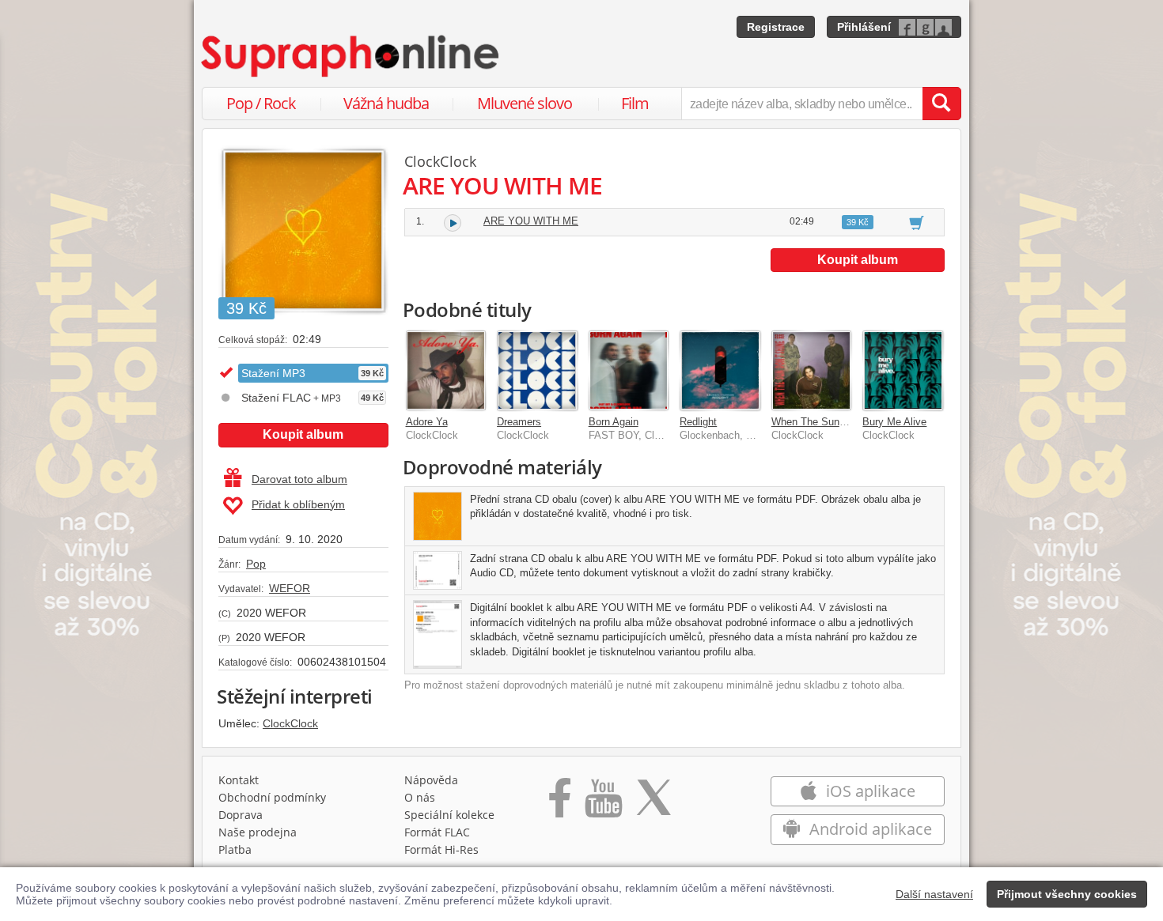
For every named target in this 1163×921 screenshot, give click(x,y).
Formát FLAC (437, 832)
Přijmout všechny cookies (1067, 894)
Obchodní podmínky (272, 797)
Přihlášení (864, 27)
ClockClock (290, 723)
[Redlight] (720, 371)
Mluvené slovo (524, 103)
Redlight (698, 422)
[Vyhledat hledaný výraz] (941, 103)
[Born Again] (629, 371)
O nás (419, 797)
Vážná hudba (386, 103)
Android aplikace (868, 829)
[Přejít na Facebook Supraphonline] (559, 803)
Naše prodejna (257, 832)
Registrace (776, 27)
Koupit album (303, 434)
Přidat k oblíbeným (298, 504)
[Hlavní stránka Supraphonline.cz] (351, 56)
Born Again (613, 422)
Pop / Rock (261, 103)
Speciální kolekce (449, 814)
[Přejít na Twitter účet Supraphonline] (653, 803)
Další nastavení (934, 894)
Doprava (240, 814)
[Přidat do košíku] (916, 222)
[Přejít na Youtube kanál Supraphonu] (603, 803)
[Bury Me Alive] (903, 371)
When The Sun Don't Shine (833, 422)
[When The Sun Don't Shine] (812, 371)
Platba (235, 849)
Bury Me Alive (894, 422)
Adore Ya (427, 422)
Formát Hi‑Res (441, 849)
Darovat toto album (299, 479)
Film (635, 103)
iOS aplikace (868, 791)
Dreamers (519, 422)
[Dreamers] (537, 371)
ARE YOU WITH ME (530, 221)
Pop (256, 563)
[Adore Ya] (446, 371)
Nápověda (431, 779)
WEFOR (289, 588)
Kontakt (238, 779)
